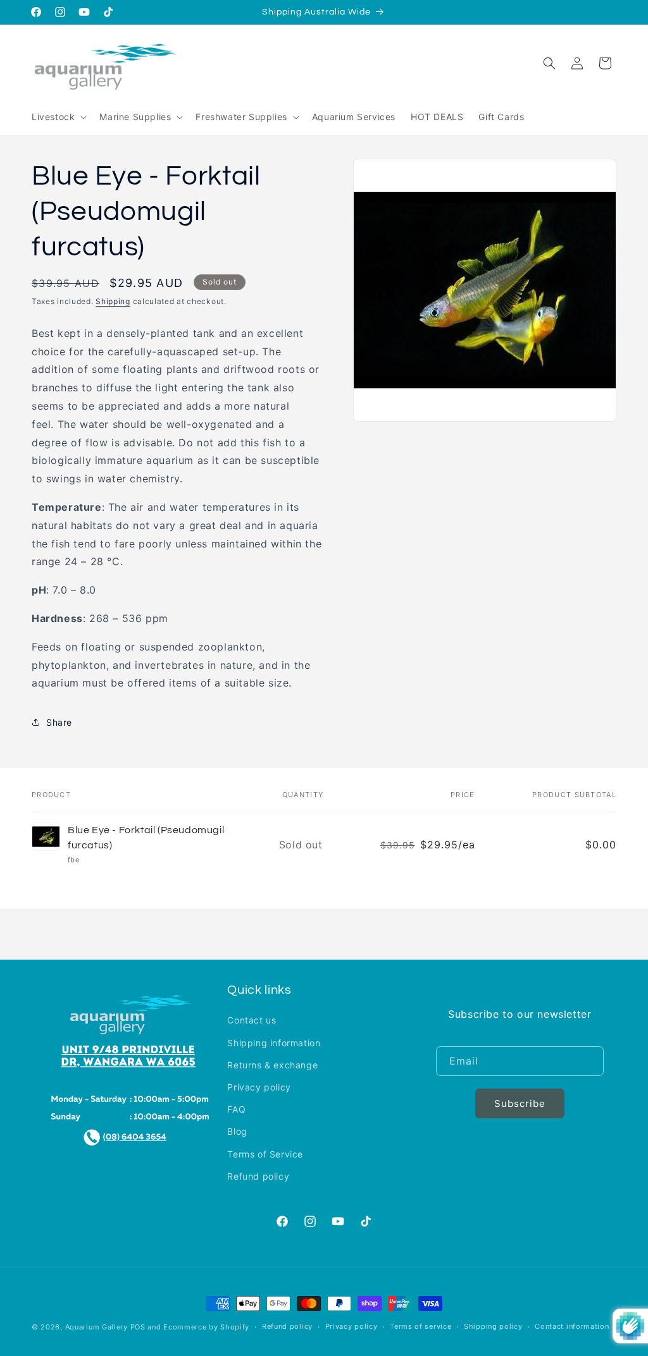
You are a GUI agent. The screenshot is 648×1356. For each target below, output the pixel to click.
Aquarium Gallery (97, 1326)
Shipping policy (493, 1326)
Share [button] (59, 722)
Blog (237, 1131)
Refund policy (258, 1176)
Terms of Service (265, 1154)
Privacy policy (258, 1087)
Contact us (251, 1020)
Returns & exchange (272, 1065)
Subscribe (519, 1103)
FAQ (236, 1109)
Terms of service (420, 1326)
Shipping (113, 301)
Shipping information (273, 1042)
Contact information (572, 1326)
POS (138, 1326)
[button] (58, 117)
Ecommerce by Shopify (206, 1326)
